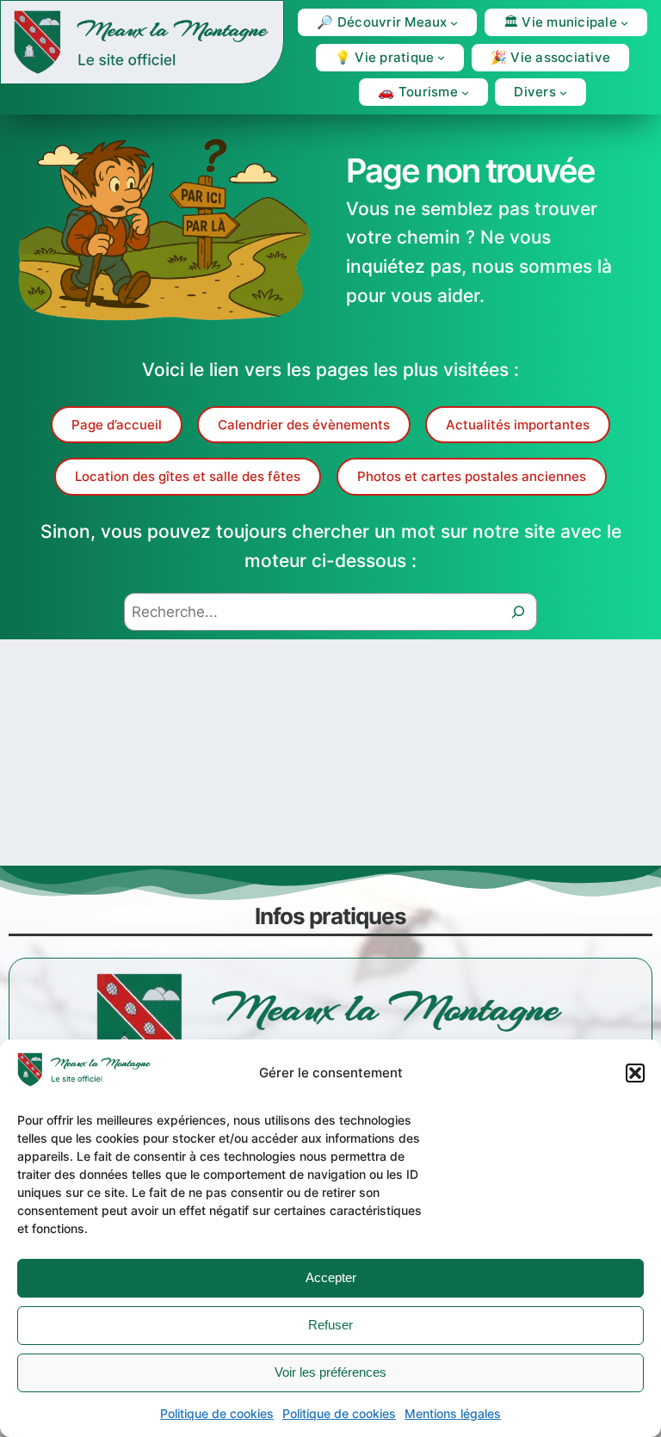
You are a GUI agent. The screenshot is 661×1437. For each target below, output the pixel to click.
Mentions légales (453, 1413)
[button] (635, 1073)
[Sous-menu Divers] (563, 92)
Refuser (330, 1324)
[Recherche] (518, 611)
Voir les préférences (330, 1372)
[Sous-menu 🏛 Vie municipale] (624, 23)
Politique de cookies (217, 1413)
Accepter (331, 1277)
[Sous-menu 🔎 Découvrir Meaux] (454, 23)
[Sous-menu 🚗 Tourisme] (465, 92)
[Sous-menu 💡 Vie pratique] (441, 57)
